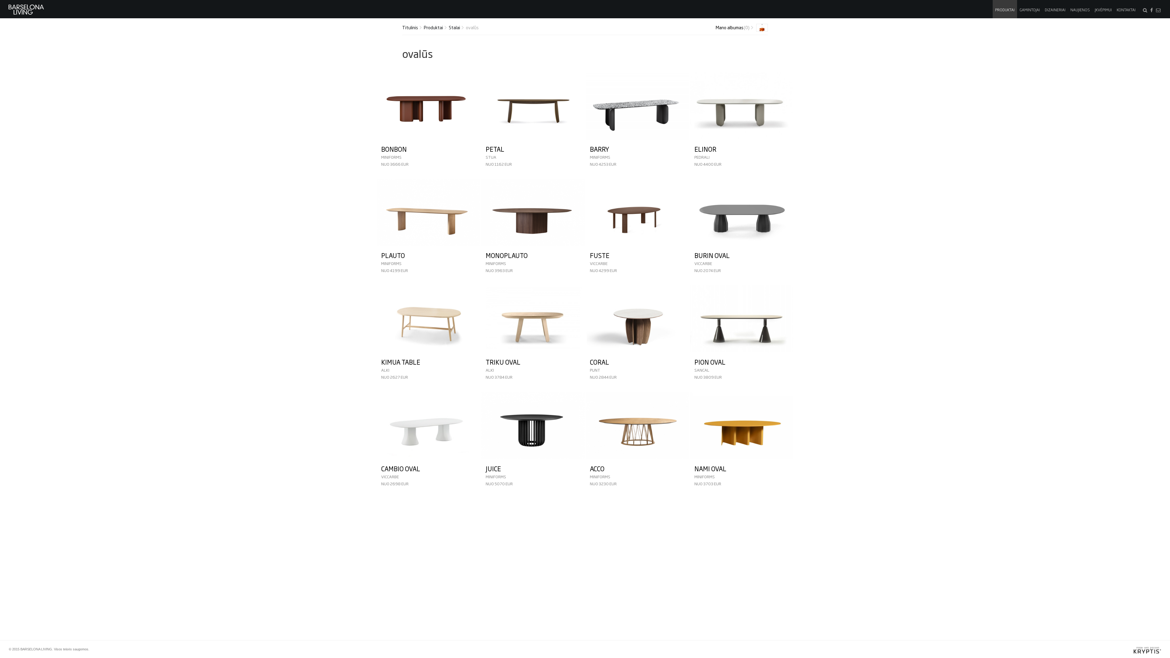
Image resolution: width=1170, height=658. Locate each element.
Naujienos (1080, 9)
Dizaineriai (1055, 9)
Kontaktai (1126, 9)
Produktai (1005, 9)
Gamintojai (1029, 9)
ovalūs (472, 27)
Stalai (454, 27)
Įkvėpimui (1103, 9)
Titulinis (410, 27)
